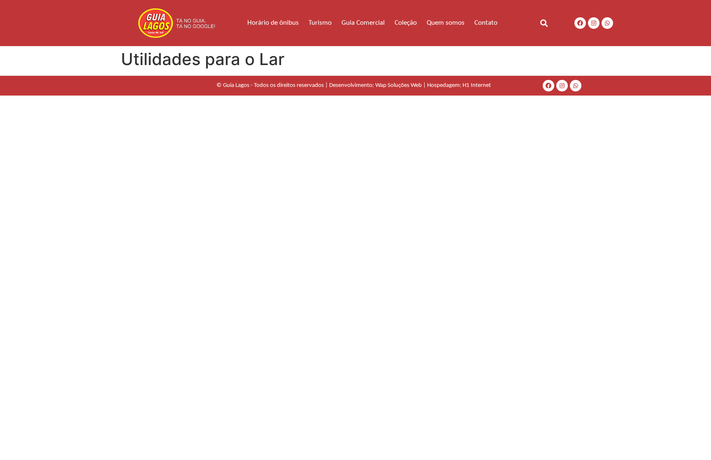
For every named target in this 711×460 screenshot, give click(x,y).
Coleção (406, 22)
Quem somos (446, 22)
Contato (485, 22)
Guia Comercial (363, 22)
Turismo (320, 22)
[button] (544, 23)
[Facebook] (580, 23)
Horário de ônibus (273, 22)
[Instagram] (593, 23)
